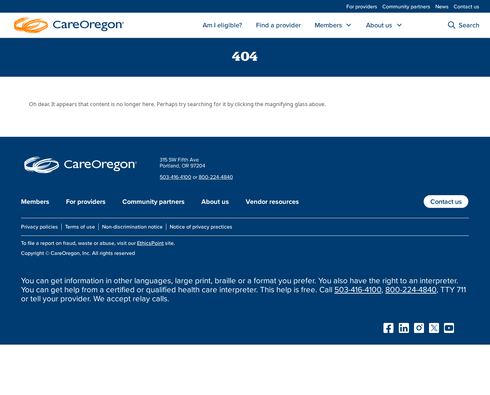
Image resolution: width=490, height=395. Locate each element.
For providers (361, 6)
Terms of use (80, 227)
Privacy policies (39, 227)
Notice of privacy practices (201, 227)
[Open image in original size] (67, 24)
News (442, 6)
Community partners (406, 6)
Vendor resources (272, 201)
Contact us (466, 6)
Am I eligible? (222, 25)
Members (328, 25)
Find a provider (278, 25)
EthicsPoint (150, 243)
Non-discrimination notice (132, 227)
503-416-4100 (175, 177)
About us (379, 25)
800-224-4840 (216, 177)
